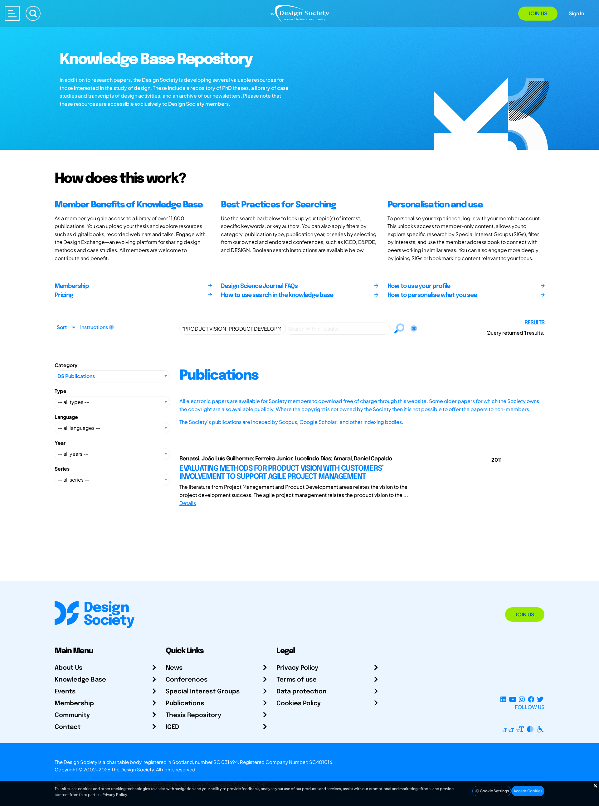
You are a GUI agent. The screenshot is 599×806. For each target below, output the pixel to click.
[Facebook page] (531, 699)
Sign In (576, 13)
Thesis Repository (193, 715)
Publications (185, 703)
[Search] (33, 13)
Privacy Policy (297, 668)
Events (65, 691)
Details (187, 503)
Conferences (186, 680)
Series (62, 468)
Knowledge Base (80, 680)
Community (72, 715)
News (174, 668)
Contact (67, 727)
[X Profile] (540, 699)
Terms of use (296, 680)
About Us (68, 668)
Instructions (94, 327)
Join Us (537, 13)
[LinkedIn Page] (503, 699)
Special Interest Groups (203, 691)
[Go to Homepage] (299, 13)
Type (60, 391)
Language (66, 417)
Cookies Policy (298, 703)
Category (66, 365)
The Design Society (132, 769)
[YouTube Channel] (512, 699)
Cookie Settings (494, 791)
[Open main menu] (12, 13)
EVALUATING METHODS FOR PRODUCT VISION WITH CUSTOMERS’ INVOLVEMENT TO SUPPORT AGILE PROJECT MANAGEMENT (281, 473)
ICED (172, 727)
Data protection (301, 691)
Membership (74, 703)
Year (60, 442)
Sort (62, 327)
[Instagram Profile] (522, 699)
